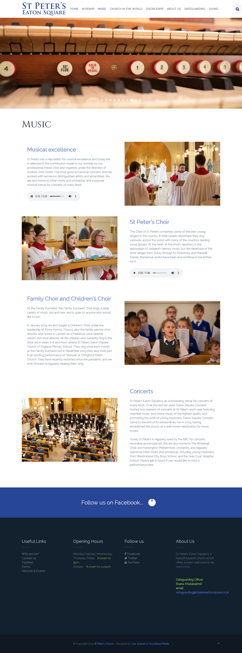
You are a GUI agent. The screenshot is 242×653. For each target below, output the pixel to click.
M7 (106, 100)
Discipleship (155, 8)
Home (74, 8)
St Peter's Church (104, 643)
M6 (127, 100)
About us (174, 8)
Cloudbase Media (159, 643)
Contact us (29, 558)
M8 (135, 100)
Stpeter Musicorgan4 (132, 100)
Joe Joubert (138, 643)
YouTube (133, 562)
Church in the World (126, 8)
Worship (88, 8)
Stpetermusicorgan (102, 100)
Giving (213, 8)
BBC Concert (140, 100)
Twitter (132, 558)
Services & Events (33, 571)
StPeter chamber (115, 100)
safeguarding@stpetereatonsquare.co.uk (202, 592)
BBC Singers (110, 100)
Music (102, 8)
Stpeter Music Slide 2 (119, 100)
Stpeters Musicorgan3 (123, 100)
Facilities (27, 562)
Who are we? (30, 554)
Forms (26, 566)
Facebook (133, 554)
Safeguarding (194, 8)
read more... (183, 566)
